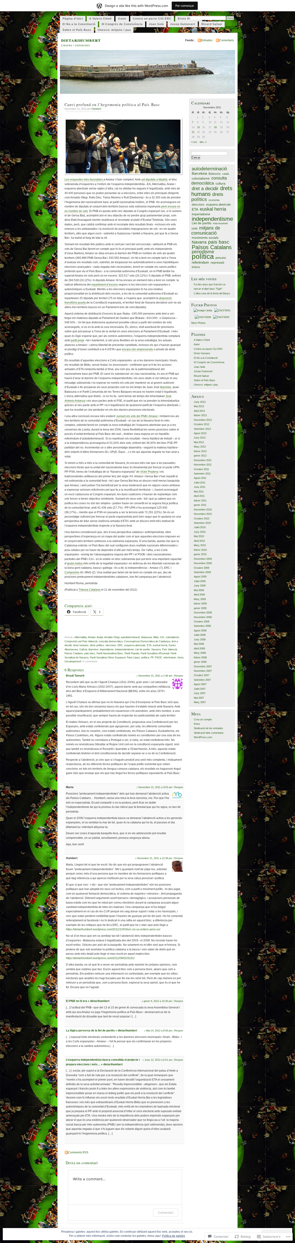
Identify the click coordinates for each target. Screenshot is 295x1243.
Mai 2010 (199, 536)
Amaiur (91, 637)
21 (193, 132)
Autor (122, 18)
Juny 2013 (200, 402)
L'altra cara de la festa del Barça (212, 293)
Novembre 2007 (203, 670)
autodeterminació (130, 637)
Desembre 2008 (203, 612)
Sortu (180, 657)
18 (215, 127)
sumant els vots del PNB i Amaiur (136, 416)
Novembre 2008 (203, 617)
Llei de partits (142, 649)
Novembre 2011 (203, 464)
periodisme (203, 251)
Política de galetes (173, 1235)
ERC (120, 645)
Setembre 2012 (202, 428)
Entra (197, 723)
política (145, 657)
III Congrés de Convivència (122, 24)
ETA (149, 645)
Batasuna (146, 637)
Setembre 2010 (202, 522)
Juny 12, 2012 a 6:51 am (158, 1059)
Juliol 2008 (200, 634)
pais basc (89, 653)
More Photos (198, 322)
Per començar (184, 5)
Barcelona (199, 173)
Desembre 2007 (203, 666)
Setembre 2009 (202, 572)
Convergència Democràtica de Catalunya (147, 641)
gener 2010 (200, 554)
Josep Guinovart (182, 24)
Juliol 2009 (200, 581)
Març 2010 (200, 545)
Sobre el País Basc (76, 30)
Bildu (156, 637)
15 (198, 127)
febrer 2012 (200, 451)
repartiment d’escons (104, 284)
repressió (217, 262)
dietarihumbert (81, 39)
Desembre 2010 (203, 509)
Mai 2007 (199, 697)
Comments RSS (78, 1152)
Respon (178, 675)
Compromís (72, 572)
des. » (203, 142)
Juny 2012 (200, 437)
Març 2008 (200, 652)
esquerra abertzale (134, 645)
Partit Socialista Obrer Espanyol (107, 657)
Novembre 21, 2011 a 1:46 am (155, 675)
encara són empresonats (137, 349)
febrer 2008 (200, 657)
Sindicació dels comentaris (209, 732)
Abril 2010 (199, 540)
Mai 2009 (199, 590)
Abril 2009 (199, 594)
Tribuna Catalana (89, 589)
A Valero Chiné (100, 18)
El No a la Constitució (78, 24)
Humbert (96, 108)
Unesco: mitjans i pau (114, 30)
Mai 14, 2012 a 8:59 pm (159, 1030)
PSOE (158, 657)
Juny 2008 (200, 639)
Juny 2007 (200, 693)
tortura (196, 267)
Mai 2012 (199, 442)
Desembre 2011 (203, 460)
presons (220, 257)
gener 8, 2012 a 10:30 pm (158, 1001)
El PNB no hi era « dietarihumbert (87, 1001)
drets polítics (97, 645)
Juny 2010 (200, 531)
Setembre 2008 (202, 625)
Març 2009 (200, 599)
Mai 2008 (199, 643)
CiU (162, 637)
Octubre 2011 (201, 469)
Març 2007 (200, 702)
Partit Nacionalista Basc (110, 653)
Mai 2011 (199, 491)
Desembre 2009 (203, 558)
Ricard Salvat (211, 24)
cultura (220, 183)
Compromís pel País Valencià (81, 641)
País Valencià (169, 649)
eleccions (111, 645)
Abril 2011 (199, 496)
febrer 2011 (200, 500)
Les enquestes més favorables (84, 179)
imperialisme (107, 649)
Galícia (83, 649)
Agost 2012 (200, 433)
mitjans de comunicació (205, 230)
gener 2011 (200, 505)
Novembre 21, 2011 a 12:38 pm (154, 858)
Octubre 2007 (201, 675)
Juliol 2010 (200, 527)
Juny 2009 (200, 585)
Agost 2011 (200, 478)
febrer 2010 (200, 549)
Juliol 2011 (199, 482)
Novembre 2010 (203, 514)
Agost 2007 (200, 684)
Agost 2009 (200, 576)
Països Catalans (74, 653)
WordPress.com (203, 737)
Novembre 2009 (203, 563)
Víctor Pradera (148, 471)
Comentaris (226, 40)
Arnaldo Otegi (111, 637)
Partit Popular (131, 653)
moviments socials (205, 237)
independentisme (124, 649)
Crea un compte (203, 719)
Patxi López (133, 657)
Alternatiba (81, 637)
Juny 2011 (199, 487)
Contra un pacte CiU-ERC (152, 18)
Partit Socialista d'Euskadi (155, 653)
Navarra (156, 649)
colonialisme (172, 637)
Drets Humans (189, 18)
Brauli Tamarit (75, 675)
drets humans (80, 645)
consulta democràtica (111, 641)
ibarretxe (93, 649)
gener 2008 (200, 661)
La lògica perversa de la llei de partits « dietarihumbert (101, 1030)
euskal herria (160, 645)
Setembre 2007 (202, 679)
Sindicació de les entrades (208, 728)
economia (214, 200)
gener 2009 (200, 608)
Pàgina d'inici (72, 18)
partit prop (77, 340)
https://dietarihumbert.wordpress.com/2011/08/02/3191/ (100, 958)
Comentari (165, 1212)
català (225, 173)
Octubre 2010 (201, 518)
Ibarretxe (165, 387)
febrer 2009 (200, 603)
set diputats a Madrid (154, 179)
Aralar (100, 637)
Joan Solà (156, 24)
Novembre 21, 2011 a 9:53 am (155, 787)
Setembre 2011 (202, 473)
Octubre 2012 (201, 424)
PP (151, 657)
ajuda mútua (75, 563)
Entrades (206, 40)
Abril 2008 (199, 648)
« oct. (194, 142)
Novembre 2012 (203, 419)
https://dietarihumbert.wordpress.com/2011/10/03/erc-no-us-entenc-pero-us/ (113, 929)
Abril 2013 (199, 410)
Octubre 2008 (201, 621)
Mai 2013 (199, 406)
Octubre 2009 (201, 567)
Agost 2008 (200, 630)
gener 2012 (200, 455)
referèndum (169, 657)
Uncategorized (73, 661)
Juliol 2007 (200, 688)
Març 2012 (200, 446)
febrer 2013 (200, 415)
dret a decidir (205, 188)
